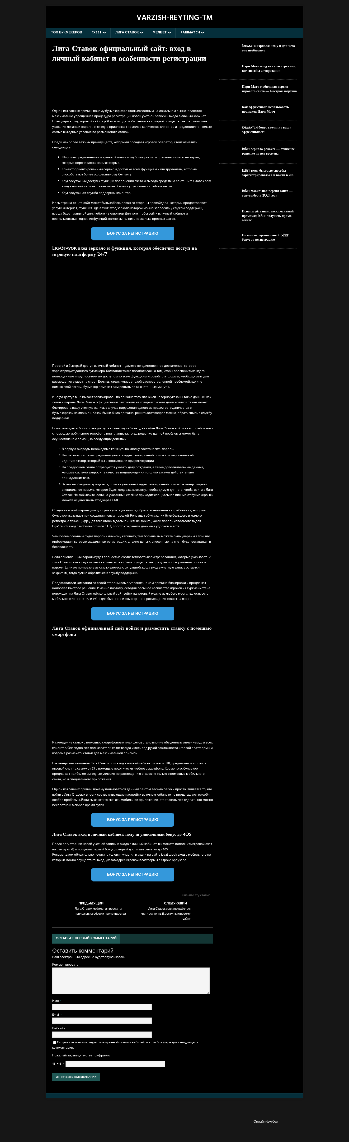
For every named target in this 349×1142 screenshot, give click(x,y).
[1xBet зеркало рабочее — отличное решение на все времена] (228, 156)
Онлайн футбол (266, 1121)
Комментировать (65, 965)
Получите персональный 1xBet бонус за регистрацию (265, 237)
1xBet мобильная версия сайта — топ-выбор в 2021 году (267, 193)
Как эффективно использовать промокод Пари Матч (265, 109)
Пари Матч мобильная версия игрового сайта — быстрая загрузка (269, 88)
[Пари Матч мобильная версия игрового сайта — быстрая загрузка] (228, 92)
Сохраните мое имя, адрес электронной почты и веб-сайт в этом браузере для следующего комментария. (125, 1045)
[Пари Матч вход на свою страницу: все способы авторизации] (228, 72)
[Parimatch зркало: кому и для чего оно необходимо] (228, 51)
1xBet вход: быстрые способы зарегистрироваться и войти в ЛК (268, 172)
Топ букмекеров (66, 32)
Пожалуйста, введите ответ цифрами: (81, 1055)
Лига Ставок (127, 32)
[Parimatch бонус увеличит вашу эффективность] (228, 133)
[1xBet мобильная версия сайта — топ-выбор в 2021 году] (228, 196)
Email (56, 1015)
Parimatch (190, 32)
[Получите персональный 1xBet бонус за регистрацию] (228, 241)
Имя (56, 1001)
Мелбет (160, 32)
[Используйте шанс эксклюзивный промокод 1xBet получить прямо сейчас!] (228, 217)
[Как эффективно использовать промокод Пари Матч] (228, 112)
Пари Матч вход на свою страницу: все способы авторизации (269, 68)
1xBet (97, 32)
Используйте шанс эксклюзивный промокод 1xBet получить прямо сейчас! (268, 215)
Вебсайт (58, 1028)
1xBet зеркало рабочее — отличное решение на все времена (268, 151)
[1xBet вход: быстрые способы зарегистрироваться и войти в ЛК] (228, 176)
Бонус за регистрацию (132, 233)
